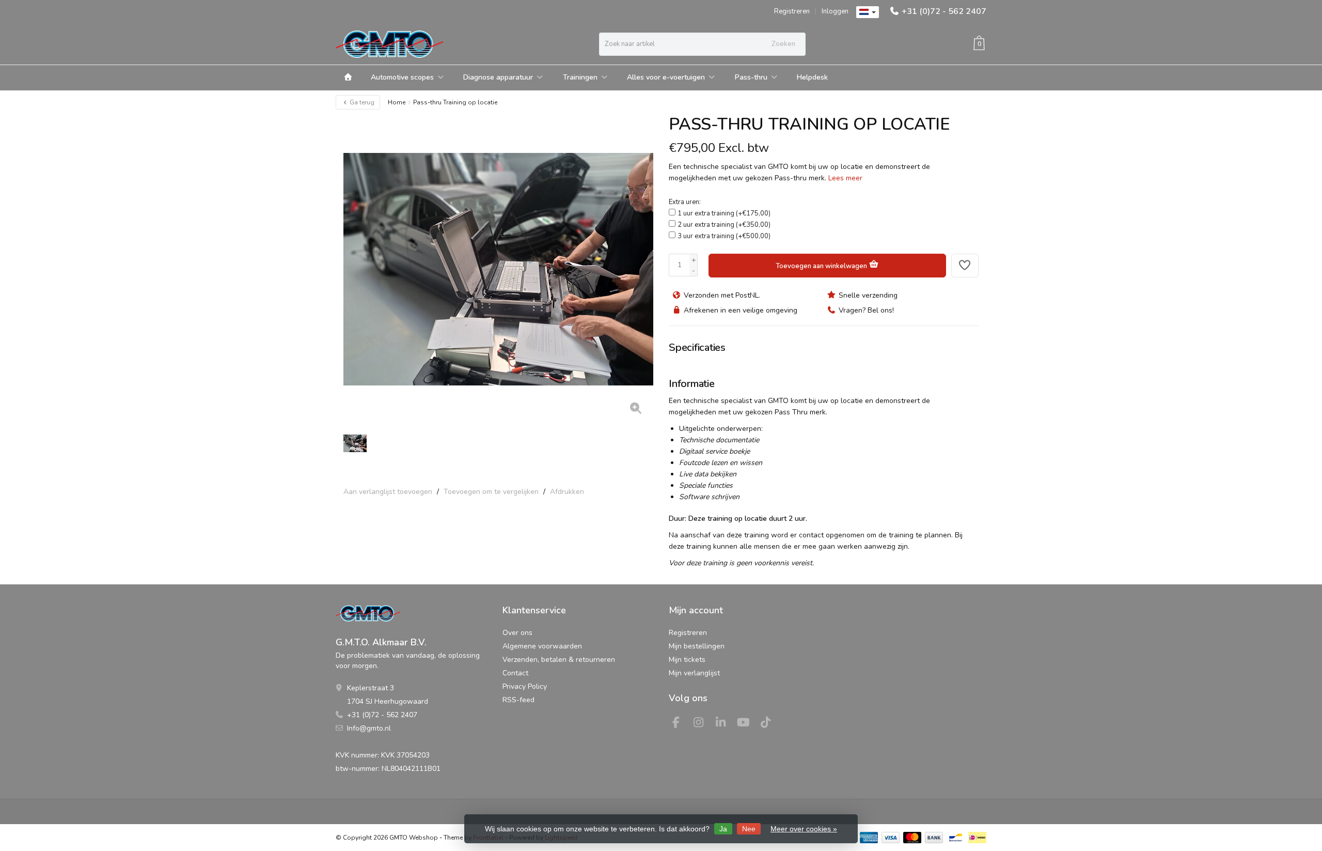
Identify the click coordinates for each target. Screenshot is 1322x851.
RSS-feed (518, 700)
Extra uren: (685, 202)
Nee (749, 829)
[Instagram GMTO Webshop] (702, 724)
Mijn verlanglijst (694, 673)
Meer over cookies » (803, 829)
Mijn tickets (687, 659)
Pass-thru (751, 77)
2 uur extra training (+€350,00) (724, 224)
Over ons (517, 633)
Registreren (792, 11)
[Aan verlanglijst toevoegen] (965, 265)
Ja (723, 829)
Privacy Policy (524, 686)
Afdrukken (567, 492)
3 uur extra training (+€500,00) (724, 236)
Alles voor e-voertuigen (666, 77)
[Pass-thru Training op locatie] (498, 269)
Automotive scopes (402, 77)
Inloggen (835, 11)
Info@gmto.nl (369, 728)
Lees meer (845, 178)
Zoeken (783, 44)
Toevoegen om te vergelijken (491, 492)
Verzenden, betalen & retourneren (558, 659)
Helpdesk (812, 77)
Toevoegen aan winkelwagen (822, 266)
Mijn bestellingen (697, 646)
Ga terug (361, 102)
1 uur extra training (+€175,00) (724, 213)
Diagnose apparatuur (498, 77)
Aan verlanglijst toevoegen (387, 492)
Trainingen (580, 77)
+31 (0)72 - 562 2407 (944, 11)
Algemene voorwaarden (542, 646)
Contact (515, 673)
